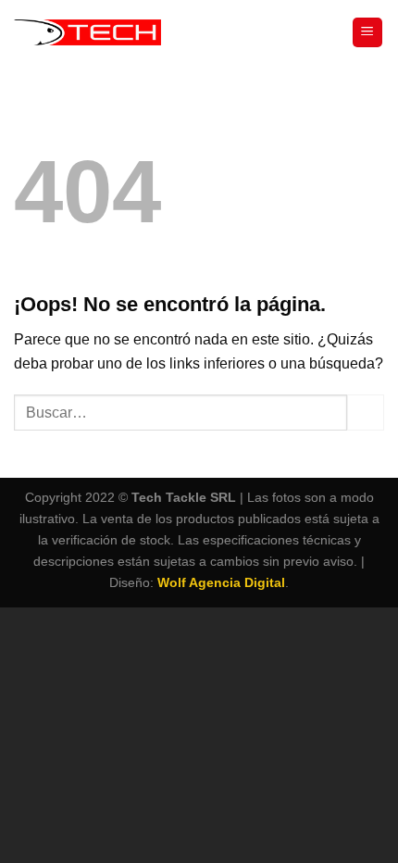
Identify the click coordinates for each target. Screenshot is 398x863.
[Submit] (365, 412)
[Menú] (368, 33)
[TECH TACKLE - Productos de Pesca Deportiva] (87, 32)
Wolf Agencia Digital (221, 582)
